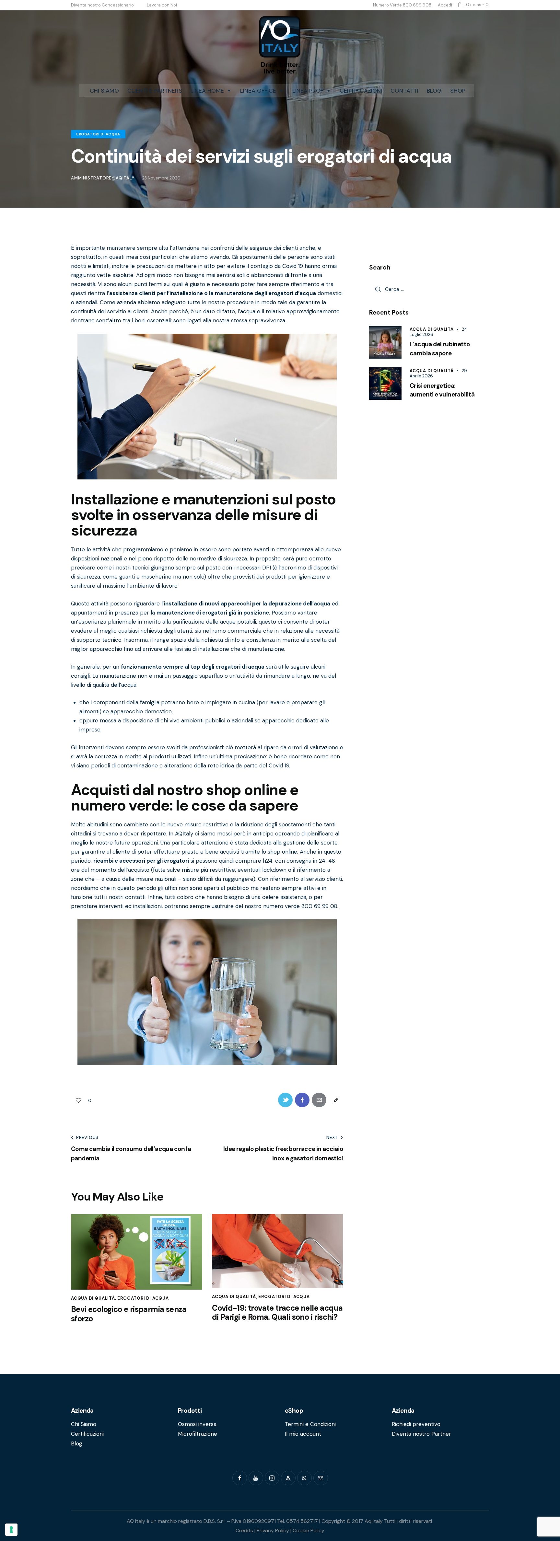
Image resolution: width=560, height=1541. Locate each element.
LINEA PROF (307, 91)
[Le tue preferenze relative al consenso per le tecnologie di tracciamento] (11, 1530)
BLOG (434, 91)
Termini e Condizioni (310, 1424)
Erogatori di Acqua (98, 134)
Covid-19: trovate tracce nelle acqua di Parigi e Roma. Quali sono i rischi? (277, 1313)
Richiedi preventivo (416, 1424)
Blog (76, 1443)
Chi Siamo (83, 1424)
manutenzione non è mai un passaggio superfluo (161, 675)
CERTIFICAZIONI (361, 91)
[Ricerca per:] (422, 289)
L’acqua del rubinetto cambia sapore (440, 349)
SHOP (457, 91)
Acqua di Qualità (93, 1298)
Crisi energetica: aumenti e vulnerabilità (442, 390)
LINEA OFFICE (258, 91)
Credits (244, 1530)
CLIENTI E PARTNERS (154, 91)
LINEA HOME (207, 91)
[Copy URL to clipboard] (336, 1100)
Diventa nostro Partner (421, 1433)
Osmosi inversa (197, 1424)
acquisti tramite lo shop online (258, 851)
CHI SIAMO (104, 91)
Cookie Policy (308, 1530)
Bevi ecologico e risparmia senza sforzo (129, 1314)
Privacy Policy (273, 1530)
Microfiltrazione (197, 1433)
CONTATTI (404, 91)
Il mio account (303, 1433)
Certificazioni (87, 1433)
